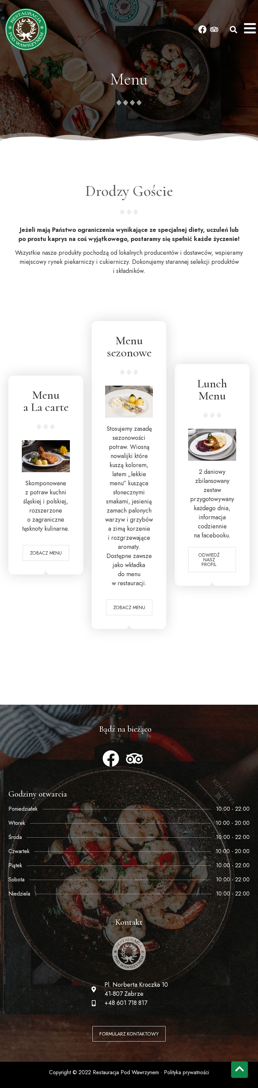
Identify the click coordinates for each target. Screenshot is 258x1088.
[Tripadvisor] (214, 29)
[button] (233, 29)
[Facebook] (202, 29)
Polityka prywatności (186, 1072)
